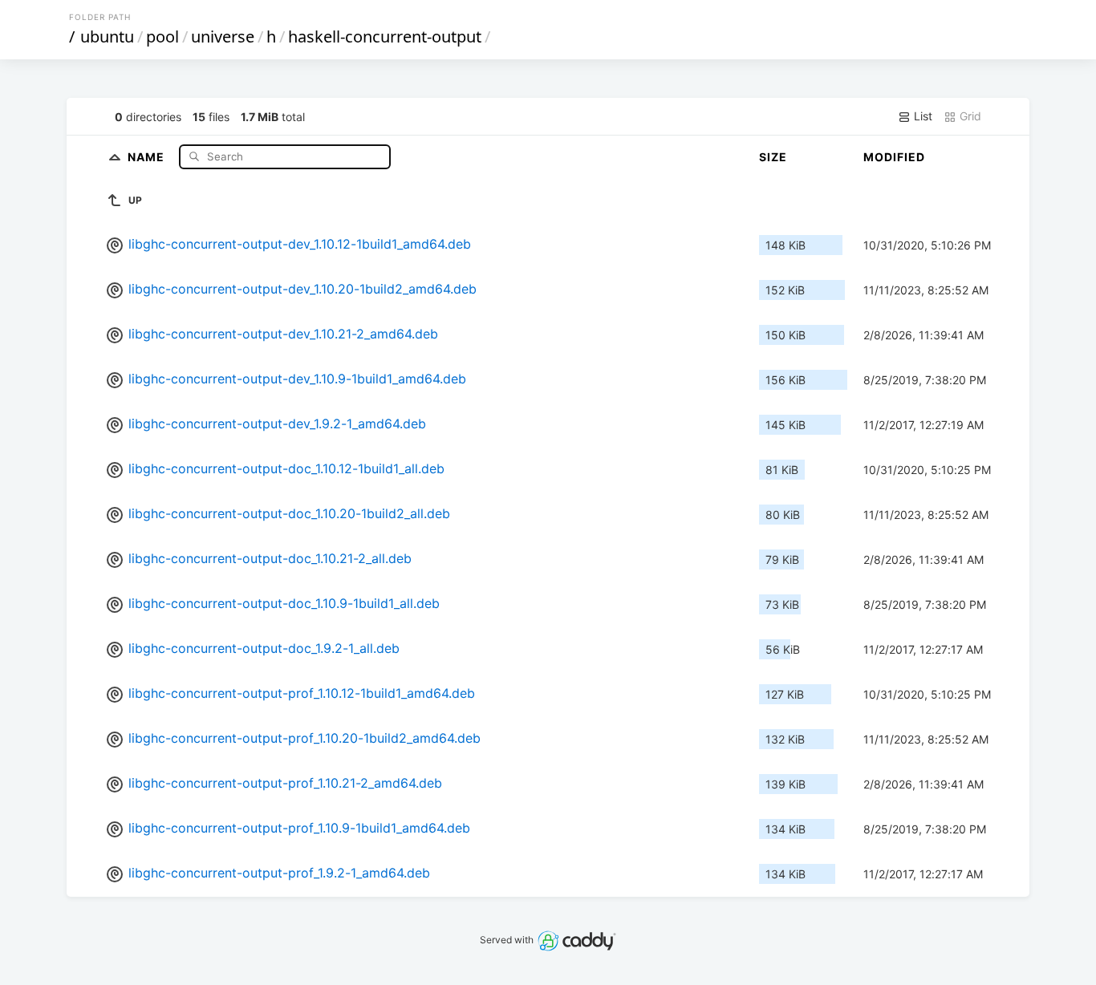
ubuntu (107, 36)
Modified (894, 157)
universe (222, 36)
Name (148, 156)
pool (162, 36)
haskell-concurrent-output (384, 36)
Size (773, 157)
